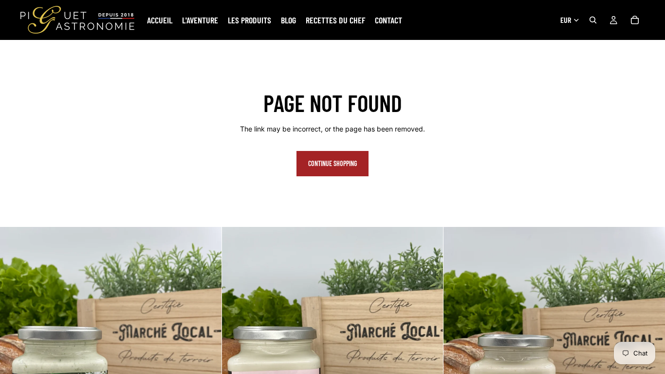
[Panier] (635, 20)
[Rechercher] (593, 20)
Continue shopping (332, 163)
